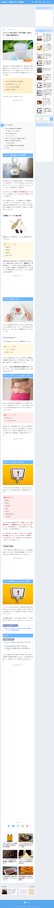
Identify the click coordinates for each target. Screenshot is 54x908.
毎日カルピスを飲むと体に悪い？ (13, 140)
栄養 (40, 2)
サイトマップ (49, 2)
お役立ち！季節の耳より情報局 (12, 2)
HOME (28, 902)
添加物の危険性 (10, 143)
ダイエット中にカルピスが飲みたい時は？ (15, 138)
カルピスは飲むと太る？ (11, 133)
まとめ (7, 147)
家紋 (36, 2)
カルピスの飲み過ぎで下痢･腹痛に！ (14, 128)
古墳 (44, 2)
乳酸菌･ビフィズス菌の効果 (13, 131)
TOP (33, 2)
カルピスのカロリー (11, 135)
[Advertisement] (18, 15)
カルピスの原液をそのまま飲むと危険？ (15, 145)
